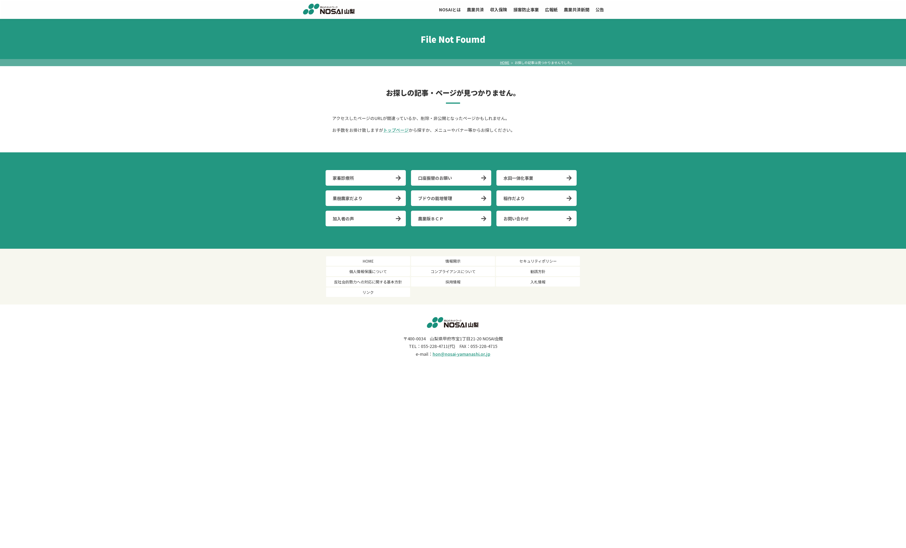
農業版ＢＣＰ (431, 218)
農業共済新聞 (576, 9)
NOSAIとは (450, 9)
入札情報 (537, 282)
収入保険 (498, 9)
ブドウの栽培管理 (435, 198)
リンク (368, 292)
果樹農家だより (347, 198)
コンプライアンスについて (453, 271)
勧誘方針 (537, 271)
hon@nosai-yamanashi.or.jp (461, 354)
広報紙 (551, 9)
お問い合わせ (516, 218)
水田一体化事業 (518, 178)
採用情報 (453, 282)
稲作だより (514, 198)
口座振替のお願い (435, 178)
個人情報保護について (368, 271)
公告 (600, 9)
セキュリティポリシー (538, 261)
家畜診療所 (343, 178)
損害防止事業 (526, 9)
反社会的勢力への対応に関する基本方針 (368, 282)
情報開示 (453, 261)
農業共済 (475, 9)
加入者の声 (343, 218)
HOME (504, 62)
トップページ (396, 130)
